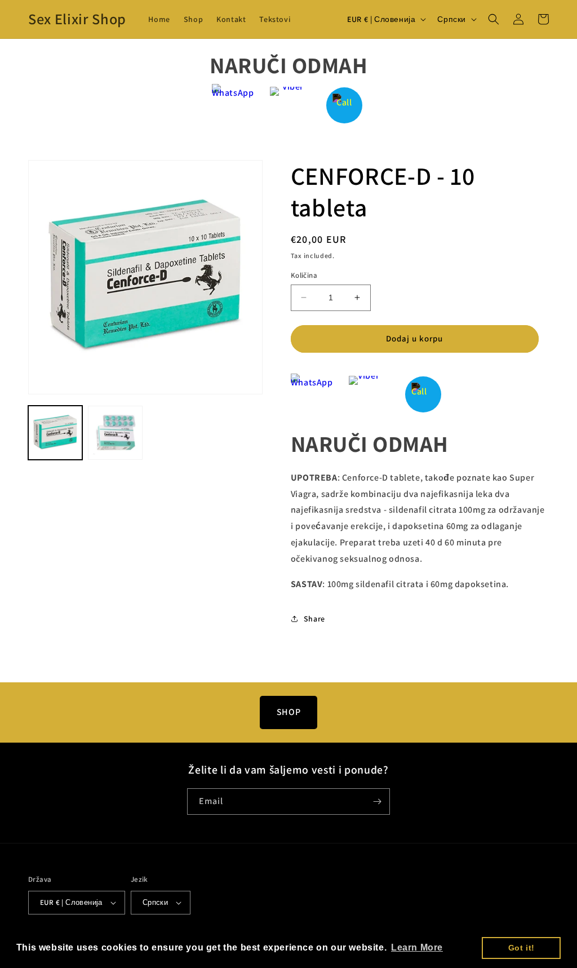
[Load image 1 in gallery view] (55, 433)
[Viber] (289, 105)
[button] (493, 19)
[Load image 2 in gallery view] (115, 433)
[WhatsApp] (233, 105)
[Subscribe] (377, 801)
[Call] (344, 105)
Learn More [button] (417, 947)
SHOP (288, 712)
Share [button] (314, 619)
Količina (304, 275)
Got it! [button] (521, 947)
